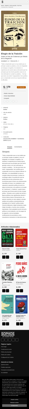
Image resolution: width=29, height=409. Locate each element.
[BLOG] (16, 339)
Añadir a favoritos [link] (8, 93)
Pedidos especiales (6, 367)
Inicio (2, 5)
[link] (7, 257)
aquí (17, 395)
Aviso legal (3, 346)
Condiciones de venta (6, 349)
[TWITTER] (6, 339)
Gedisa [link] (5, 109)
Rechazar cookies (14, 402)
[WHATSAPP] (13, 339)
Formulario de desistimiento (7, 370)
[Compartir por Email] (13, 101)
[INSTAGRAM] (9, 339)
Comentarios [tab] (18, 147)
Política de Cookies (5, 354)
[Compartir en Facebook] (4, 101)
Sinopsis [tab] (9, 147)
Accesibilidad (4, 372)
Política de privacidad (6, 352)
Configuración (14, 405)
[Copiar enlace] (16, 101)
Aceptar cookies (14, 399)
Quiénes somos (5, 364)
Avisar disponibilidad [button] (9, 96)
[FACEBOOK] (2, 339)
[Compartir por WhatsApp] (10, 101)
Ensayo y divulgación (10, 5)
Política (19, 5)
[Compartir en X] (7, 101)
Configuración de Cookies (7, 357)
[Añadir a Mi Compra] (3, 257)
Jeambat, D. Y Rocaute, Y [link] (10, 61)
